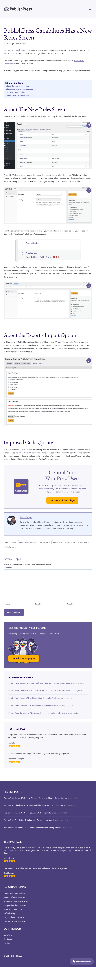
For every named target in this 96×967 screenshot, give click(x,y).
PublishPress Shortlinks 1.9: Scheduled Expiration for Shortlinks (34, 705)
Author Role (57, 542)
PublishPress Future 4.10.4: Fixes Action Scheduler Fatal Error (34, 698)
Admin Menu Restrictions (28, 542)
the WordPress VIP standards (28, 452)
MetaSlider (8, 935)
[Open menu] (90, 9)
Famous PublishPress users (15, 921)
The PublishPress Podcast (14, 893)
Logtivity (7, 943)
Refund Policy (9, 913)
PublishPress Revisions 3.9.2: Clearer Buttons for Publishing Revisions (37, 713)
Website (69, 603)
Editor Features (83, 542)
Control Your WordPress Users (18, 95)
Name (8, 603)
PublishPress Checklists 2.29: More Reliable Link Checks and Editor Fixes (39, 690)
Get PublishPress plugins (23, 658)
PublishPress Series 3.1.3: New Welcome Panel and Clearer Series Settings (40, 683)
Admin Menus (45, 542)
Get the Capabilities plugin (62, 500)
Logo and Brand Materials (14, 917)
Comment (9, 567)
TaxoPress (8, 939)
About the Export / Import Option (19, 89)
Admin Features (10, 542)
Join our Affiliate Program (14, 897)
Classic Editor (70, 542)
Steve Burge (10, 43)
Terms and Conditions (13, 909)
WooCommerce (10, 547)
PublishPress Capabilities (14, 50)
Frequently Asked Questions (15, 905)
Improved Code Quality (15, 92)
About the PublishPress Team (16, 901)
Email (38, 603)
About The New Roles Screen (17, 86)
